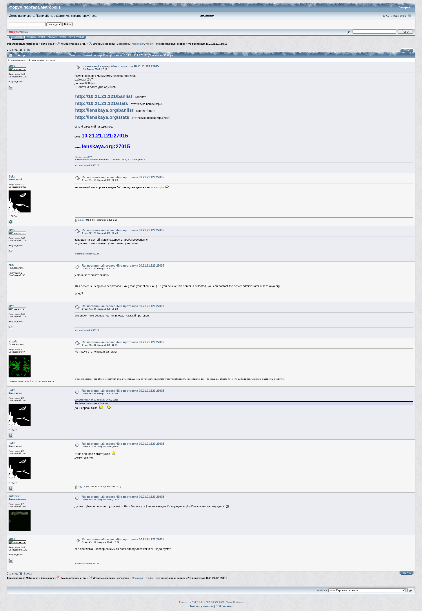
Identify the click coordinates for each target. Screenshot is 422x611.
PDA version (224, 606)
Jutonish (14, 496)
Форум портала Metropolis (22, 43)
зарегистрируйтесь (83, 15)
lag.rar (80, 220)
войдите (59, 15)
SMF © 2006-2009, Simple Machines (224, 602)
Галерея (404, 7)
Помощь (31, 37)
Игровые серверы (103, 43)
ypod (148, 43)
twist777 (88, 157)
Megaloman (138, 43)
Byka (12, 176)
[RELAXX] (11, 223)
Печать (407, 50)
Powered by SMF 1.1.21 (191, 602)
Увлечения (47, 43)
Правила (52, 37)
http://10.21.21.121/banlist (103, 96)
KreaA (13, 341)
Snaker (78, 157)
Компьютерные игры (73, 43)
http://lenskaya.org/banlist (104, 110)
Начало (18, 37)
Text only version (201, 606)
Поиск (41, 37)
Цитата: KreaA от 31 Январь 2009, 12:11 (96, 400)
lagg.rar (81, 486)
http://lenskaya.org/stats (102, 117)
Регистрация (76, 37)
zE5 (11, 265)
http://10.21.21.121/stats (101, 103)
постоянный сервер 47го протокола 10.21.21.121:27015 (194, 43)
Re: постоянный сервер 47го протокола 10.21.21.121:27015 (123, 177)
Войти (63, 37)
